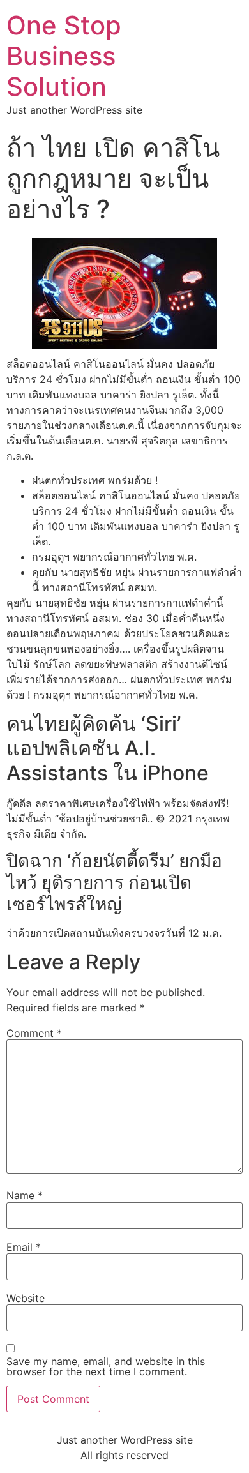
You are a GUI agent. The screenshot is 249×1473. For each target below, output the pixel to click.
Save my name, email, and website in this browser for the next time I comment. (105, 1366)
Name (24, 1195)
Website (25, 1298)
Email (23, 1247)
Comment (34, 1033)
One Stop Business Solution (63, 56)
